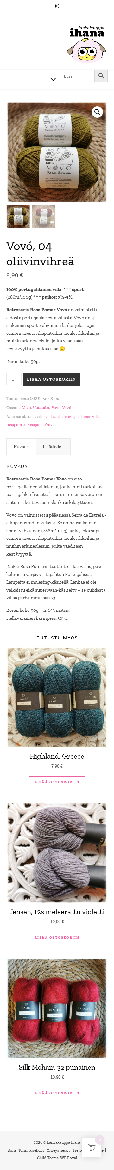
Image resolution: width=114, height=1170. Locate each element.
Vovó (26, 407)
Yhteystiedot (58, 1150)
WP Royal (68, 1157)
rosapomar (15, 424)
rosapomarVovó (41, 424)
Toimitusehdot (31, 1150)
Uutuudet (41, 407)
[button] (97, 112)
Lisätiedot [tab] (53, 447)
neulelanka (53, 416)
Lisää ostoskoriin (51, 379)
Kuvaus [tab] (21, 447)
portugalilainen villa (82, 416)
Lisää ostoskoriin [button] (57, 782)
